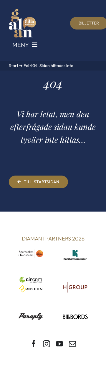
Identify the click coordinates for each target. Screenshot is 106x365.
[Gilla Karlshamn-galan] (22, 11)
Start (13, 65)
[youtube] (59, 343)
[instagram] (46, 343)
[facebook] (33, 343)
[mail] (72, 343)
